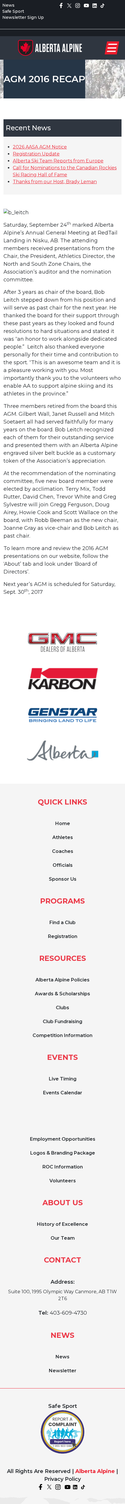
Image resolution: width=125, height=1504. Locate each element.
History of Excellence (62, 1224)
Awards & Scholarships (62, 993)
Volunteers (62, 1181)
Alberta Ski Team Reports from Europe (58, 161)
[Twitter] (69, 5)
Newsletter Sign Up (23, 17)
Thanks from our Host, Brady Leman (55, 181)
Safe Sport (13, 11)
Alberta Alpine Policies (62, 980)
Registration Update (36, 154)
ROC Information (62, 1167)
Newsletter (62, 1370)
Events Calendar (62, 1093)
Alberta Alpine (95, 1471)
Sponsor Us (62, 879)
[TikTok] (102, 5)
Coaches (62, 851)
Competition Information (62, 1035)
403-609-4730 (68, 1313)
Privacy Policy (62, 1479)
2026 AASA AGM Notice (40, 147)
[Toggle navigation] (112, 48)
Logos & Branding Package (62, 1153)
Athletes (62, 837)
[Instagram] (77, 5)
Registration (62, 936)
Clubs (62, 1007)
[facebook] (61, 5)
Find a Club (62, 922)
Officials (63, 865)
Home (62, 823)
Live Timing (62, 1079)
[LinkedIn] (94, 5)
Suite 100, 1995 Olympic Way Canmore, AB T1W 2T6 (62, 1295)
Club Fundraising (62, 1021)
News (8, 5)
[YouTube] (86, 5)
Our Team (63, 1238)
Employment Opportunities (62, 1139)
